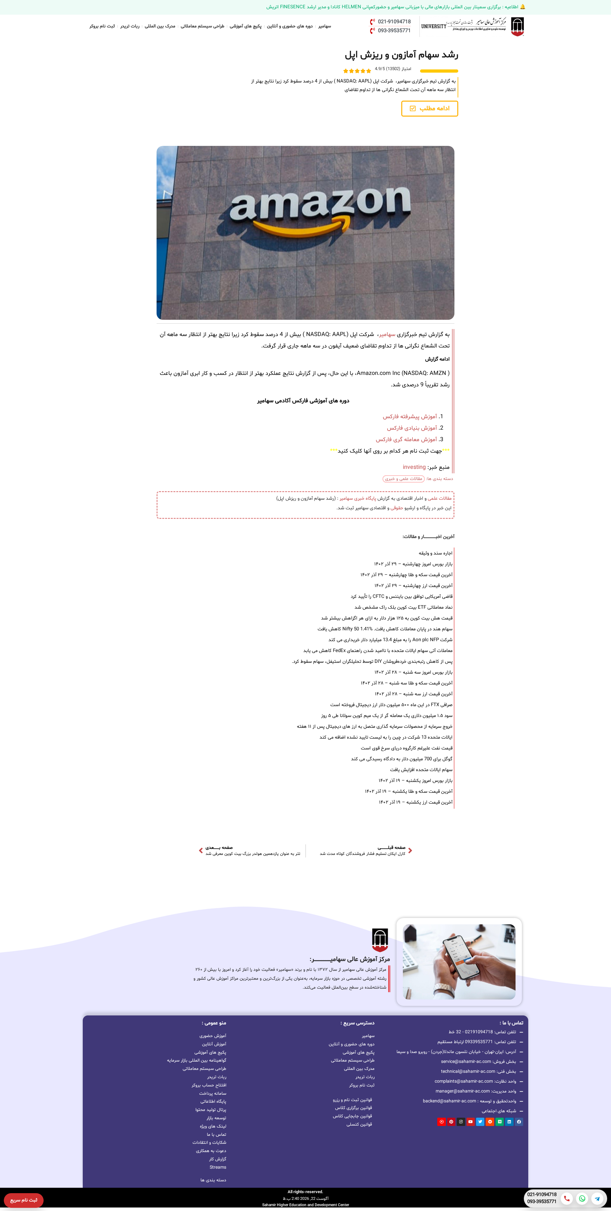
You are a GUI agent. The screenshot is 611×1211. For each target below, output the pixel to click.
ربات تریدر (129, 26)
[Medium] (499, 1122)
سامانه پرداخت (212, 1094)
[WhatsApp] (582, 1198)
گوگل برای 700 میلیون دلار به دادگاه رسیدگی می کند (402, 759)
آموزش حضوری (213, 1036)
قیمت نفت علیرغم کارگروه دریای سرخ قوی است (407, 748)
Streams (218, 1167)
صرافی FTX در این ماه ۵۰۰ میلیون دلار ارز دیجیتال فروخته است (391, 705)
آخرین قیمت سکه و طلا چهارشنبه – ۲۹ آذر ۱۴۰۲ (407, 575)
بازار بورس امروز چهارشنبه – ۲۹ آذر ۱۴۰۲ (413, 564)
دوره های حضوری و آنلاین (290, 26)
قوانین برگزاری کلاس (353, 1108)
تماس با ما (216, 1135)
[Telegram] (597, 1198)
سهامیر (324, 26)
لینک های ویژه (213, 1126)
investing (414, 467)
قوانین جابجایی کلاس (352, 1116)
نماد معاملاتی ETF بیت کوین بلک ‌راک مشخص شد (404, 607)
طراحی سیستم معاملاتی (202, 26)
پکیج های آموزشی (246, 26)
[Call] (566, 1198)
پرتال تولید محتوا (210, 1110)
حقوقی (396, 508)
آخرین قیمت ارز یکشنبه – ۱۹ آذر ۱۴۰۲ (416, 802)
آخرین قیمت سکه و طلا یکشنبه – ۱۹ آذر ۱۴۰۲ (409, 791)
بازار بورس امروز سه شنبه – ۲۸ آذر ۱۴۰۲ (414, 672)
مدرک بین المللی (160, 26)
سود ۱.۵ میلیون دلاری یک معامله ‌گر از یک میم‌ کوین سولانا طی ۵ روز (387, 716)
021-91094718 (542, 1195)
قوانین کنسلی (359, 1124)
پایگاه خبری (365, 498)
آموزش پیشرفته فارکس (410, 417)
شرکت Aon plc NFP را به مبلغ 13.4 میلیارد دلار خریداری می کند (390, 640)
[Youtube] (471, 1122)
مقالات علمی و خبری (403, 479)
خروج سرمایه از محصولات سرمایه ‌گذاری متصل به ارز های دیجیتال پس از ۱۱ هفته (375, 726)
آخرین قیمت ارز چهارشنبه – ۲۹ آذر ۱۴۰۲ (414, 586)
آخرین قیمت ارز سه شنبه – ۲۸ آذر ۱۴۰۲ (414, 694)
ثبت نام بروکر (102, 26)
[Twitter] (480, 1122)
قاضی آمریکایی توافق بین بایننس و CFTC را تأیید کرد (402, 596)
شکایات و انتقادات (209, 1143)
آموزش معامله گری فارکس (406, 440)
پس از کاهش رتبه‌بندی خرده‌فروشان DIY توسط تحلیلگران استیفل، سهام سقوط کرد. (372, 661)
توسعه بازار (216, 1118)
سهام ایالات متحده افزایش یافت (421, 770)
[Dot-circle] (441, 1122)
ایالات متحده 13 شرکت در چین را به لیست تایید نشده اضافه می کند (386, 737)
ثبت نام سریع (23, 1200)
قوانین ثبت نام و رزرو (352, 1100)
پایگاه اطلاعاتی (213, 1102)
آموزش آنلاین (214, 1044)
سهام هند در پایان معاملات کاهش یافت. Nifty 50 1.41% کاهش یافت (385, 629)
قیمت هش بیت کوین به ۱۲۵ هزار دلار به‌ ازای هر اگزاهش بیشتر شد (387, 618)
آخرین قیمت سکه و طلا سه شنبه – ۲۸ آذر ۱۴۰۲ (407, 683)
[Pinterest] (451, 1122)
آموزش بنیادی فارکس (412, 428)
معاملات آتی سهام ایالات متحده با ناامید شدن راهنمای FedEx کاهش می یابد (378, 651)
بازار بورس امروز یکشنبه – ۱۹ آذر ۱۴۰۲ (416, 780)
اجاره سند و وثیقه (436, 553)
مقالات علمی (440, 498)
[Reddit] (490, 1122)
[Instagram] (461, 1122)
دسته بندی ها (213, 1180)
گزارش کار (217, 1159)
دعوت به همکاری (211, 1151)
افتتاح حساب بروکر (209, 1085)
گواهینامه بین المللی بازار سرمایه (196, 1060)
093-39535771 (542, 1202)
